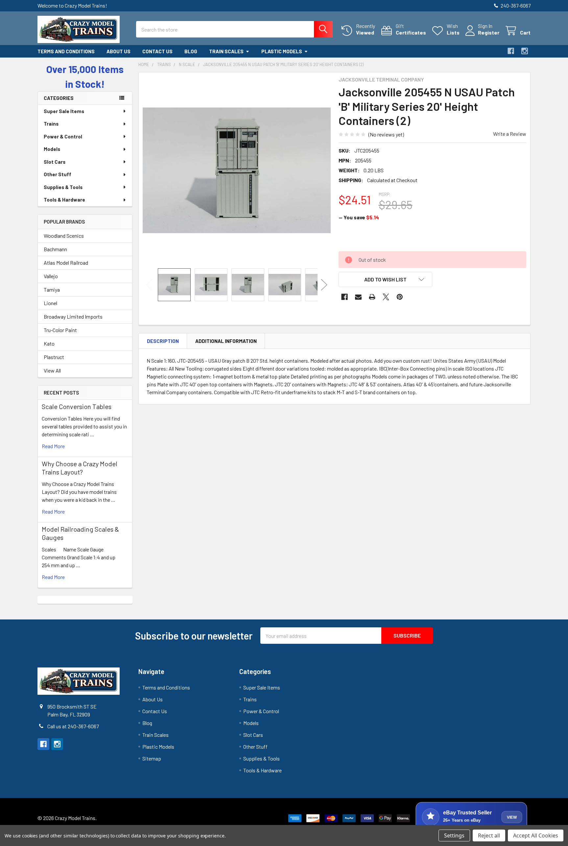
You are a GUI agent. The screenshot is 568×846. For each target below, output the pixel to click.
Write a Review (509, 134)
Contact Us (157, 51)
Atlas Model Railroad (66, 262)
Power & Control (63, 136)
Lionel (50, 303)
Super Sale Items (64, 111)
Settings (454, 835)
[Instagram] (525, 51)
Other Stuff (57, 174)
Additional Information (226, 341)
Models (52, 149)
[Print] (372, 297)
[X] (386, 297)
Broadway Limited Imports (73, 316)
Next (324, 285)
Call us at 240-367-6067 (73, 726)
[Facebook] (511, 51)
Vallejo (51, 276)
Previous (149, 285)
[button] (386, 279)
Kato (49, 343)
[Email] (358, 297)
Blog (190, 51)
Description (163, 341)
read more (53, 446)
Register (488, 32)
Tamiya (52, 289)
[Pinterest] (400, 297)
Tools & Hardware (64, 200)
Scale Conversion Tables (76, 406)
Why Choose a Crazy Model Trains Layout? (79, 468)
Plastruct (54, 357)
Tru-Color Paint (60, 330)
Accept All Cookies (535, 835)
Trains (51, 124)
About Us (118, 51)
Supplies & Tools (63, 187)
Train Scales (226, 51)
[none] (237, 170)
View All (52, 370)
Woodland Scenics (64, 235)
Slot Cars (54, 162)
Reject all (489, 835)
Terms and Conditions (66, 51)
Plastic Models (281, 51)
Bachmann (55, 249)
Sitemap (151, 758)
